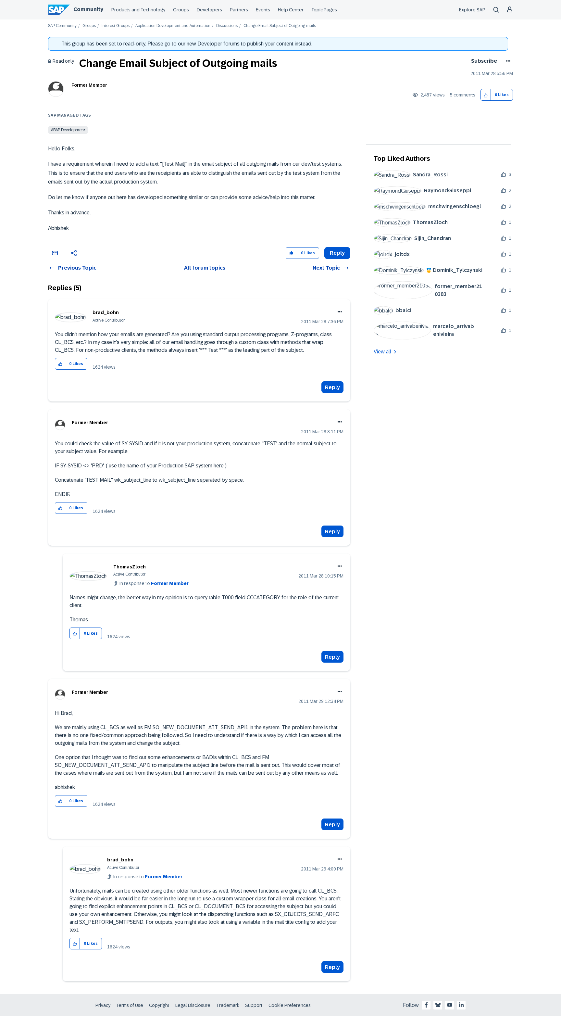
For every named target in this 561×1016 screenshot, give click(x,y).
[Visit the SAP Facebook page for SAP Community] (426, 1005)
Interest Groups (116, 26)
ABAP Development (68, 130)
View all (382, 351)
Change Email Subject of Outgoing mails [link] (279, 26)
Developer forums (218, 43)
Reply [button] (337, 253)
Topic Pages (324, 9)
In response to (154, 583)
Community (88, 9)
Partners (239, 9)
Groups (181, 9)
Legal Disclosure (192, 1005)
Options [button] (507, 61)
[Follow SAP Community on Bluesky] (438, 1005)
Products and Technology (138, 9)
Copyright (159, 1005)
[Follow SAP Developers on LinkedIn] (461, 1005)
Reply (332, 387)
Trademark (227, 1005)
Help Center (291, 9)
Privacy (102, 1005)
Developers (209, 9)
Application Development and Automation (172, 26)
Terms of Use (129, 1005)
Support (254, 1005)
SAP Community (62, 26)
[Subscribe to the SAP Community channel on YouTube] (449, 1005)
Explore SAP (472, 9)
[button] (486, 95)
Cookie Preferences (289, 1005)
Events (263, 9)
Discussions (227, 26)
